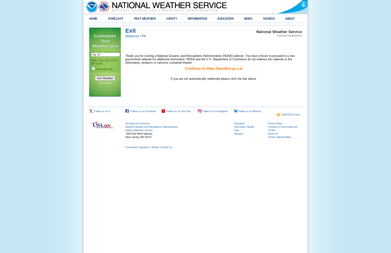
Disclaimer (239, 123)
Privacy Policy (105, 83)
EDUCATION (225, 18)
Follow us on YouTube (178, 111)
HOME (93, 18)
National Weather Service (139, 130)
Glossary (238, 133)
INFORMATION (197, 18)
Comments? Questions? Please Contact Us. (148, 147)
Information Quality (244, 126)
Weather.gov (132, 35)
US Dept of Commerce (137, 123)
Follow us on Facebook (142, 111)
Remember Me (104, 69)
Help (236, 130)
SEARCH (268, 18)
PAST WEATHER (145, 18)
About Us (273, 133)
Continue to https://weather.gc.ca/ (213, 68)
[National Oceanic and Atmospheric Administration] (91, 7)
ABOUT (290, 18)
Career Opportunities (279, 137)
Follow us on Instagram (214, 111)
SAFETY (171, 18)
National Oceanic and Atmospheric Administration (151, 126)
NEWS (248, 18)
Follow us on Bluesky (250, 111)
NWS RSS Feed (290, 114)
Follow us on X (101, 111)
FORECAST (115, 18)
